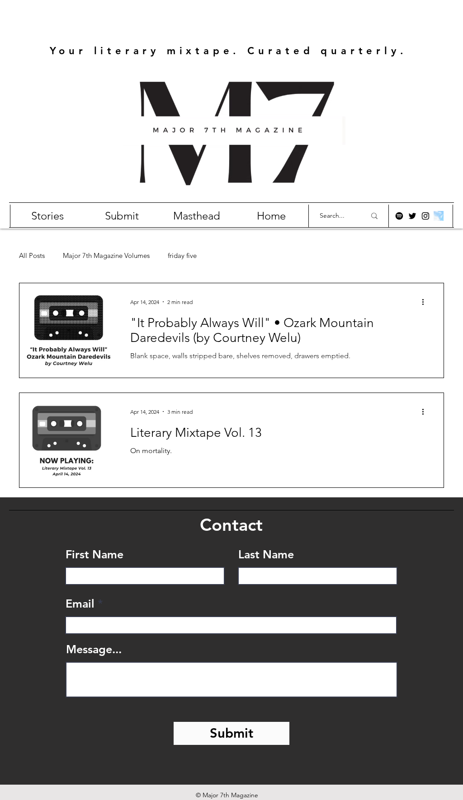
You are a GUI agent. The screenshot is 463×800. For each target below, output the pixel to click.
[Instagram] (425, 216)
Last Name (266, 554)
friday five (182, 256)
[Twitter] (412, 216)
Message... (94, 649)
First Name (94, 554)
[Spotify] (399, 216)
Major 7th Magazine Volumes (106, 256)
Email (80, 603)
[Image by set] (439, 216)
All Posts (32, 256)
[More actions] (425, 301)
